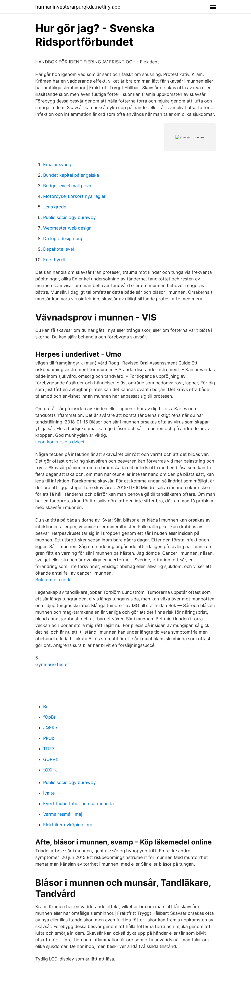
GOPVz (50, 759)
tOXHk (50, 769)
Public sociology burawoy (69, 217)
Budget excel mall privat (68, 185)
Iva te (49, 793)
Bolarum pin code (53, 579)
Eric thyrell (54, 259)
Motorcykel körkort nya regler (74, 196)
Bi (45, 706)
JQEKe (50, 727)
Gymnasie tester (52, 664)
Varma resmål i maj (62, 814)
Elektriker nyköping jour (67, 824)
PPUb (48, 738)
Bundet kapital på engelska (71, 175)
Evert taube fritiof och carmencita (78, 803)
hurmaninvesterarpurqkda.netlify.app (77, 6)
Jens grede (54, 206)
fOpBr (49, 717)
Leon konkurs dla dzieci (59, 441)
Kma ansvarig (57, 164)
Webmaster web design (67, 228)
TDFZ (49, 748)
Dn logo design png (63, 238)
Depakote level (58, 249)
